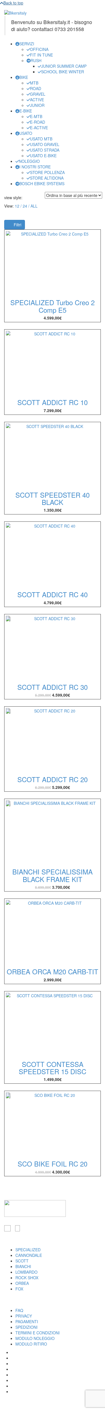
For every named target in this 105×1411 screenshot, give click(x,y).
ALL (34, 206)
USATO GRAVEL (44, 144)
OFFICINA (39, 49)
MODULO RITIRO (31, 1344)
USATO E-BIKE (43, 155)
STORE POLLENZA (47, 172)
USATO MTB (41, 139)
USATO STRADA (44, 150)
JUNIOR (37, 105)
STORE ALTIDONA (47, 178)
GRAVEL (37, 94)
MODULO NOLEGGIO (35, 1338)
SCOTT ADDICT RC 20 (52, 779)
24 (25, 206)
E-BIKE (25, 111)
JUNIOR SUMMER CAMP (64, 66)
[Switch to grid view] (26, 197)
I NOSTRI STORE (35, 167)
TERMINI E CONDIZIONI (37, 1332)
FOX (19, 1289)
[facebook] (7, 1228)
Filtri (17, 224)
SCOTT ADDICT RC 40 (52, 594)
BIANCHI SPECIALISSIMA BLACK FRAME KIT (52, 875)
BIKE (23, 77)
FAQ (19, 1310)
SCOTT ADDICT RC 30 (52, 687)
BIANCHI (23, 1266)
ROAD (35, 88)
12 (17, 206)
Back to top (13, 3)
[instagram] (17, 1228)
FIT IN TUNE (41, 55)
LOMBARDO (26, 1272)
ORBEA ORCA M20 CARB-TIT (52, 971)
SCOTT (22, 1261)
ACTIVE (37, 99)
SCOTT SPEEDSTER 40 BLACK (52, 498)
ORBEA (22, 1283)
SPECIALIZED (28, 1249)
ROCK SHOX (26, 1277)
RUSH (36, 60)
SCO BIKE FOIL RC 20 (52, 1163)
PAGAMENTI (26, 1321)
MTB (34, 83)
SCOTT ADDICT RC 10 (52, 402)
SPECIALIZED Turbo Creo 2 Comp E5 (52, 305)
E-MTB (36, 116)
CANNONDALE (28, 1255)
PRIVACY (23, 1316)
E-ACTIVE (39, 127)
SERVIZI (26, 43)
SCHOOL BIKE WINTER (62, 71)
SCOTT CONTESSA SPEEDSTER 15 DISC (52, 1067)
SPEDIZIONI (26, 1327)
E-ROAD (37, 122)
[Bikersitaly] (15, 12)
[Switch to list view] (29, 197)
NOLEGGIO (29, 161)
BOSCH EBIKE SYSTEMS (41, 183)
